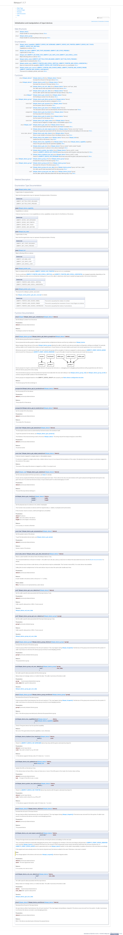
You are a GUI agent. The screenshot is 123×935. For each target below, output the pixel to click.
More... (46, 33)
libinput (29, 95)
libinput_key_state (25, 50)
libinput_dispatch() (67, 647)
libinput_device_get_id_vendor (41, 116)
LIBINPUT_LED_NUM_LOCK (35, 55)
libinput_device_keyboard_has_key (43, 154)
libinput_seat (27, 124)
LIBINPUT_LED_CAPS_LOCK (51, 55)
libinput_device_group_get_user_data (43, 171)
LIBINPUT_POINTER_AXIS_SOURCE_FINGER (74, 67)
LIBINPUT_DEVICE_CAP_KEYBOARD (45, 44)
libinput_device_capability (27, 44)
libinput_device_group (26, 36)
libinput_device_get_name (40, 107)
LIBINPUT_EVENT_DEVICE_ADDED (96, 350)
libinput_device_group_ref (40, 158)
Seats (61, 126)
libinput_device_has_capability (41, 141)
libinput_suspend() (48, 854)
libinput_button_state (26, 59)
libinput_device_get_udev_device (42, 133)
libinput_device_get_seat (40, 124)
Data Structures (94, 21)
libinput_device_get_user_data (41, 90)
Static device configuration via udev (73, 377)
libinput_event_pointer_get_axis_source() (29, 295)
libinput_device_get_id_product (42, 112)
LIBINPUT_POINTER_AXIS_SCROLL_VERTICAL (45, 63)
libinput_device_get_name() (45, 537)
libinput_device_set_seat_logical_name (44, 129)
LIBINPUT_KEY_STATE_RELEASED (40, 50)
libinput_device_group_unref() (97, 372)
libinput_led (23, 55)
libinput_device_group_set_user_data (43, 167)
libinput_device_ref (38, 78)
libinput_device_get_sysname (41, 103)
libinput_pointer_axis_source (28, 67)
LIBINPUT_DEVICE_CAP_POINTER (65, 44)
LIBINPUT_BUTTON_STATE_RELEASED (43, 59)
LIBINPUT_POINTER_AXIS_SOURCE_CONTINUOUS (34, 69)
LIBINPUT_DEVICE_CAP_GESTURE (29, 46)
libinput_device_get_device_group (42, 99)
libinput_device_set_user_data (41, 86)
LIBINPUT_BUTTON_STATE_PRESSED (65, 59)
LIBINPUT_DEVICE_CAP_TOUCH (84, 44)
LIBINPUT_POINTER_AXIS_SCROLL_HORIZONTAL (73, 63)
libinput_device (24, 31)
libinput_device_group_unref (41, 163)
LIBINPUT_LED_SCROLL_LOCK (68, 55)
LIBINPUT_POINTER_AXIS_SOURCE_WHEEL (49, 67)
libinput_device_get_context (41, 95)
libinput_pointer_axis (26, 63)
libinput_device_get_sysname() (45, 433)
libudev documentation (96, 559)
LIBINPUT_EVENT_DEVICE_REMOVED (44, 352)
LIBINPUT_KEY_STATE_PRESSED (59, 50)
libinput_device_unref (39, 82)
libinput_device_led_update (41, 137)
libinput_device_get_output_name (42, 120)
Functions (107, 21)
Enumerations (101, 21)
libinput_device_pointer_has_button (43, 150)
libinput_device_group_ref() (78, 372)
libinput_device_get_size (40, 146)
